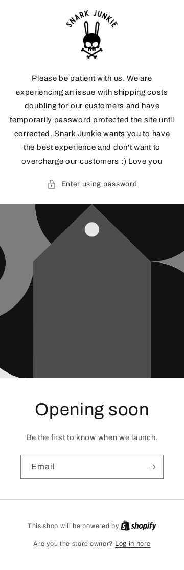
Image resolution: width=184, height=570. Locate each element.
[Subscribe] (152, 467)
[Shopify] (138, 526)
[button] (92, 184)
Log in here (133, 543)
